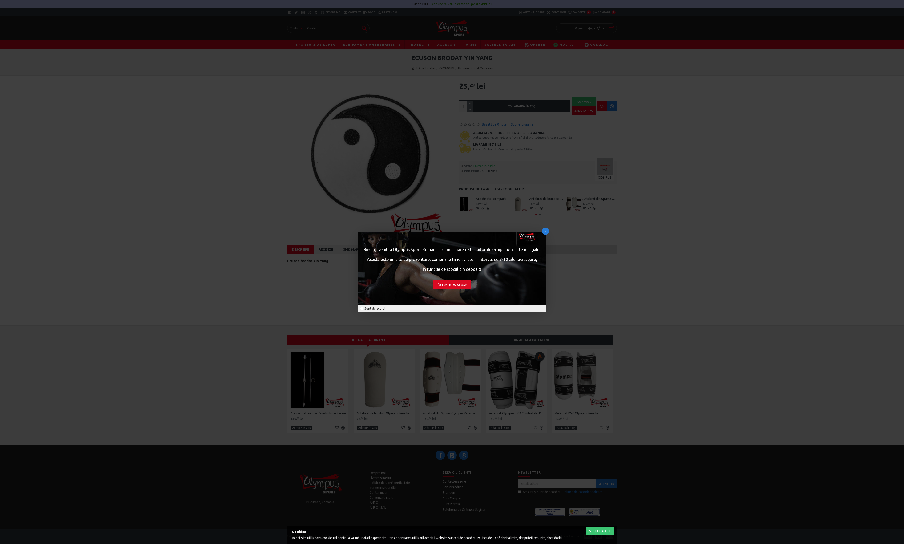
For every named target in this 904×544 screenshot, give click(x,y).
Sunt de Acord (600, 530)
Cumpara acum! (453, 285)
